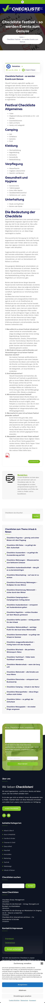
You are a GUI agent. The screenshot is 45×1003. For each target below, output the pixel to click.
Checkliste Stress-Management (13, 900)
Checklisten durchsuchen (14, 513)
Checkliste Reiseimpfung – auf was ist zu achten (23, 576)
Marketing (7, 858)
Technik (6, 862)
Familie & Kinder (9, 838)
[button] (42, 963)
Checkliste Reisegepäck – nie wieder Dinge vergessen (21, 708)
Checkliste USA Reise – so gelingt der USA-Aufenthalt (21, 546)
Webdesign (8, 866)
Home (21, 37)
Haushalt (7, 850)
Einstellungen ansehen (22, 996)
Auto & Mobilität (9, 834)
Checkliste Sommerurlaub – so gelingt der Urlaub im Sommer (23, 636)
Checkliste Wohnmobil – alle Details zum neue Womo (23, 673)
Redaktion (22, 475)
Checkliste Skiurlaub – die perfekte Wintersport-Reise (21, 651)
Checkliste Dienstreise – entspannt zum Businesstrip (22, 680)
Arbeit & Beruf (9, 830)
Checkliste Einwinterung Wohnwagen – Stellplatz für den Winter (22, 583)
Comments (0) (34, 461)
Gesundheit (8, 846)
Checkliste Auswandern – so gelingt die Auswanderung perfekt (22, 554)
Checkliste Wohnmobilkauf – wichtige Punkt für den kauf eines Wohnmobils (21, 628)
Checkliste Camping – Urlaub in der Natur (23, 687)
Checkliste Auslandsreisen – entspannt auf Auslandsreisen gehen (22, 606)
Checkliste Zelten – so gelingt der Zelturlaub (20, 700)
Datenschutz (24, 1000)
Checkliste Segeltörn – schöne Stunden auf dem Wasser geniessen (22, 613)
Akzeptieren (22, 985)
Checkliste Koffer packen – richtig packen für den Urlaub (23, 621)
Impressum (32, 1000)
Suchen (36, 516)
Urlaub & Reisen (30, 70)
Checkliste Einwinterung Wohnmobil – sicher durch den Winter (21, 591)
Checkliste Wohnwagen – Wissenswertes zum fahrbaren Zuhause (23, 561)
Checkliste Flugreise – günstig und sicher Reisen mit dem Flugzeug (23, 539)
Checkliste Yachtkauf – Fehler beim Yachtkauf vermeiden (21, 658)
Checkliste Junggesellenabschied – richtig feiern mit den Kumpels (21, 643)
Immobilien (7, 854)
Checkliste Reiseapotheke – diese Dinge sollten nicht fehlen (22, 693)
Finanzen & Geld (9, 842)
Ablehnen (22, 990)
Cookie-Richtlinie (14, 1000)
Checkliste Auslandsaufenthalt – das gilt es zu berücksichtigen (23, 568)
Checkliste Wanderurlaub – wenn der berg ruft (23, 665)
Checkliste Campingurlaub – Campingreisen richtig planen (18, 598)
